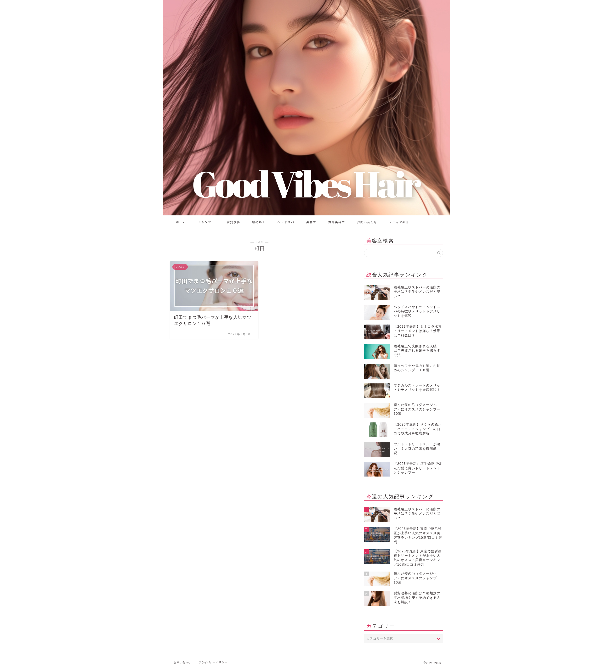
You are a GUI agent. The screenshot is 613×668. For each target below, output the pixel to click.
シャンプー (206, 222)
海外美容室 (336, 222)
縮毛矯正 (259, 222)
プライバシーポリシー (213, 662)
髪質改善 (233, 222)
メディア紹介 (399, 222)
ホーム (181, 222)
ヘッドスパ (286, 222)
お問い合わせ (367, 222)
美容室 (311, 222)
